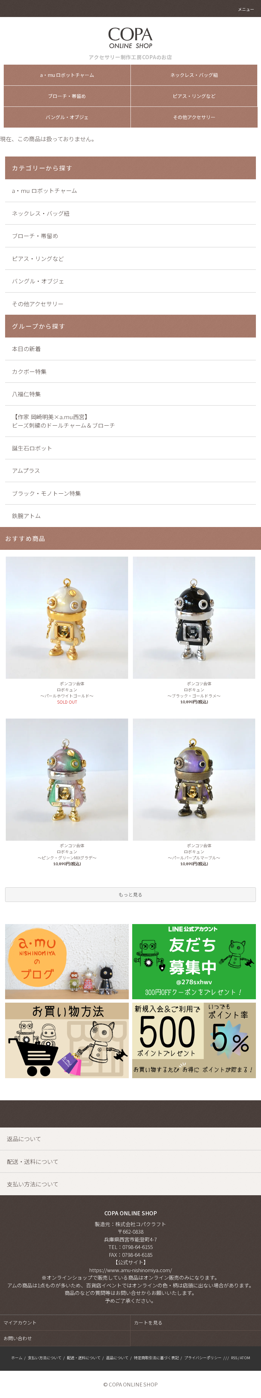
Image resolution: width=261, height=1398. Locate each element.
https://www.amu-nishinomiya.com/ (130, 1269)
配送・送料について (84, 1357)
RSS (234, 1357)
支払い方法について (45, 1357)
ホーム (16, 1357)
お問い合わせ (17, 1338)
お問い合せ (128, 1292)
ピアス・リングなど (194, 96)
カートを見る (148, 1322)
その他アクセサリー (194, 117)
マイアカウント (20, 1322)
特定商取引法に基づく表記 (156, 1357)
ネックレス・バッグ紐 (194, 74)
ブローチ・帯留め (67, 96)
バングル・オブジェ (67, 117)
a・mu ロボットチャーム (67, 74)
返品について (117, 1357)
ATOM (245, 1357)
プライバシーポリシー (203, 1357)
